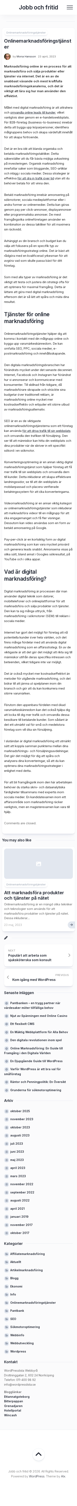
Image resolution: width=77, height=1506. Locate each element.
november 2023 (21, 1119)
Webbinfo (17, 1335)
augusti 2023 (20, 1135)
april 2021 (17, 1208)
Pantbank (17, 1310)
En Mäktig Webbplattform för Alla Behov (39, 1032)
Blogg (14, 1278)
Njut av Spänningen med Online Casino (38, 1016)
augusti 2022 (20, 1200)
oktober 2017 (19, 1233)
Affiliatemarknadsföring (27, 1254)
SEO (13, 1319)
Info (13, 1294)
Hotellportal (12, 1410)
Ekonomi (16, 1286)
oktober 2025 (20, 1111)
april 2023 (17, 1168)
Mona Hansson (26, 56)
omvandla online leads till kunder (32, 112)
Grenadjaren (13, 1406)
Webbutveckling (22, 1343)
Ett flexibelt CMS (22, 1024)
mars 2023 (18, 1176)
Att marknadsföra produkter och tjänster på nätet (34, 895)
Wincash (10, 1415)
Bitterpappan (13, 1401)
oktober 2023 (20, 1127)
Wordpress (18, 1351)
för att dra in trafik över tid (35, 178)
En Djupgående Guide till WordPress (36, 1061)
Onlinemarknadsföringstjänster (26, 32)
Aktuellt (15, 1262)
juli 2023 (16, 1143)
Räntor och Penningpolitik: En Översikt (38, 1082)
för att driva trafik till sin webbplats (46, 431)
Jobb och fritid (38, 7)
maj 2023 (17, 1160)
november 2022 (21, 1184)
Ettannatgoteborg (17, 1396)
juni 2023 (17, 1151)
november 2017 (21, 1225)
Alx (63, 1476)
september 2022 (22, 1192)
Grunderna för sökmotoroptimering (35, 1090)
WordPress (37, 1476)
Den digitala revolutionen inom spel (36, 1040)
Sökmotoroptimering (25, 1327)
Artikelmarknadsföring (26, 1270)
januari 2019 (19, 1216)
